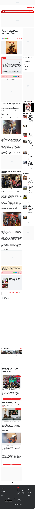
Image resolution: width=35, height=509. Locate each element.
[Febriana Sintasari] (2, 298)
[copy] (20, 76)
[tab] (4, 58)
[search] (26, 7)
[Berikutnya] (22, 354)
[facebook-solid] (16, 76)
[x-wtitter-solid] (18, 76)
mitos (17, 105)
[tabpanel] (12, 66)
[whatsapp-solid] (14, 76)
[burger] (33, 8)
